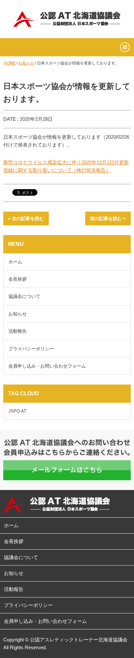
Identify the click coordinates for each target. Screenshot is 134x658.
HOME (10, 63)
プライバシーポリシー (31, 348)
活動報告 (17, 331)
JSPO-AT (17, 411)
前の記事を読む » (108, 218)
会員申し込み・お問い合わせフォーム (47, 366)
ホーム (15, 261)
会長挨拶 (17, 279)
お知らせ (26, 63)
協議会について (24, 296)
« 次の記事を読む (26, 218)
